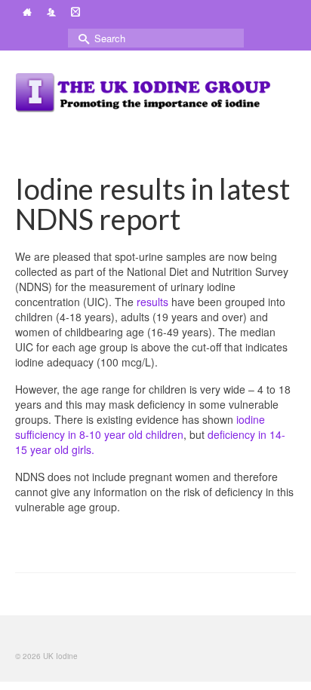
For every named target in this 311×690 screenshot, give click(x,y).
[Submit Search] (79, 38)
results (152, 301)
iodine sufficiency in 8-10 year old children (140, 427)
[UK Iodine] (144, 92)
